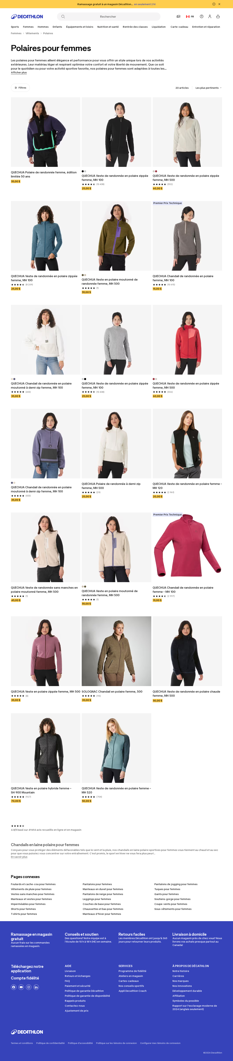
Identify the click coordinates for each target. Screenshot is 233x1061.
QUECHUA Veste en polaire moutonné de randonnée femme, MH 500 (110, 281)
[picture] (45, 132)
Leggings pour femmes (97, 899)
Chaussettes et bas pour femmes (103, 908)
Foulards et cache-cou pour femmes (33, 884)
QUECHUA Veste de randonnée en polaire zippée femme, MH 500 (186, 178)
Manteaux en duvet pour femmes (103, 889)
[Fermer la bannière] (219, 4)
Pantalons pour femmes (97, 884)
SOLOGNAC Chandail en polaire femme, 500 (112, 691)
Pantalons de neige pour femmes (103, 894)
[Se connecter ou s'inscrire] (210, 16)
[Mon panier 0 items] (218, 16)
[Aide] (202, 16)
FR (192, 16)
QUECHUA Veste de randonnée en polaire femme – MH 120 (187, 486)
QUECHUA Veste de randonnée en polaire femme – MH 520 (116, 790)
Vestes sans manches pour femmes (32, 894)
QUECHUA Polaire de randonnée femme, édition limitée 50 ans (44, 174)
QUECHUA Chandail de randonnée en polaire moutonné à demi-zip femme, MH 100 (41, 385)
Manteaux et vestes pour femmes (31, 899)
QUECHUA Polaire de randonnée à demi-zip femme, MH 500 (111, 486)
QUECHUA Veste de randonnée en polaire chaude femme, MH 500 (186, 693)
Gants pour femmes (166, 894)
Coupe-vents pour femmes (170, 904)
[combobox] (209, 87)
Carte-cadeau (179, 26)
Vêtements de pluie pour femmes (31, 889)
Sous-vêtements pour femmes (173, 908)
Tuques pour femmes (167, 889)
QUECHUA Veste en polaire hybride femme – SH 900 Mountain (41, 790)
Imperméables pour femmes (28, 904)
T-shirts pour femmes (24, 913)
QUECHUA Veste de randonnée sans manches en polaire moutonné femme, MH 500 (44, 589)
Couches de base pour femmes (102, 904)
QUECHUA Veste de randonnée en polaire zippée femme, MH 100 (115, 178)
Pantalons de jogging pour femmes (176, 884)
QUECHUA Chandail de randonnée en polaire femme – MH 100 (183, 589)
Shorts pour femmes (23, 908)
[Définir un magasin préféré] (178, 16)
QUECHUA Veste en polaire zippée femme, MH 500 (45, 691)
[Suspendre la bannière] (214, 4)
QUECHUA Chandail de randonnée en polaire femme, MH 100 (183, 278)
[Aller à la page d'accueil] (27, 16)
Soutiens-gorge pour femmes (172, 899)
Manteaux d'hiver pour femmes (102, 913)
